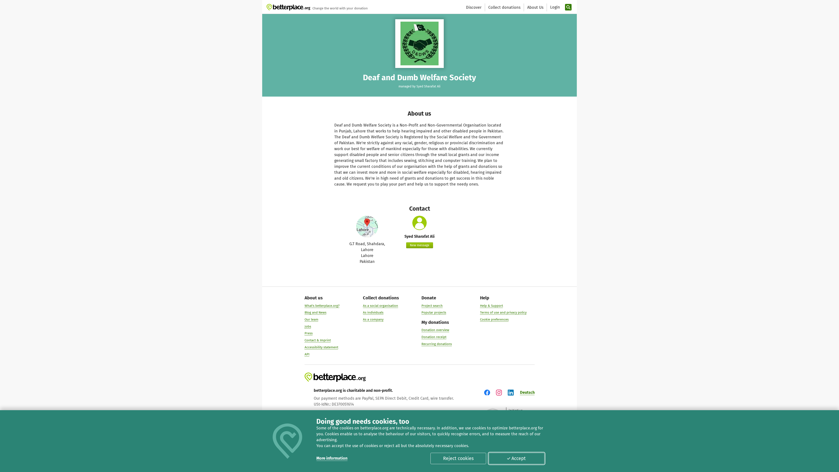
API (307, 354)
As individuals (373, 312)
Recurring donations (436, 344)
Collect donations (504, 7)
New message (419, 245)
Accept (518, 458)
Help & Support (491, 306)
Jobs (308, 326)
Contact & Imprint (318, 340)
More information (331, 458)
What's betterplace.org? (322, 306)
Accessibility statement (321, 347)
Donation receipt (433, 337)
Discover (474, 7)
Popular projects (433, 312)
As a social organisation (380, 306)
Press (309, 333)
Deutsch (527, 392)
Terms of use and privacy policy (503, 312)
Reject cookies (458, 458)
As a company (373, 319)
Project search (432, 306)
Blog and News (315, 312)
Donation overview (435, 330)
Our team (311, 319)
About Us (535, 7)
